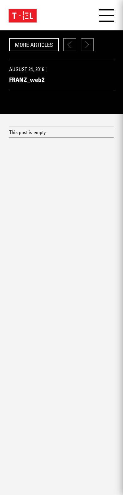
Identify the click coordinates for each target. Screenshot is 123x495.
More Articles (34, 44)
